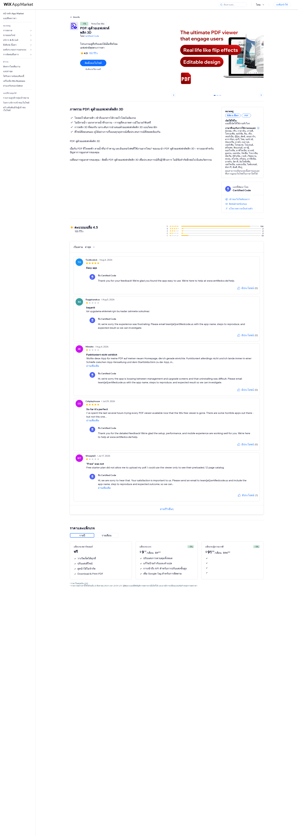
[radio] (82, 535)
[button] (258, 128)
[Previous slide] (173, 95)
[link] (17, 13)
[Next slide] (261, 95)
